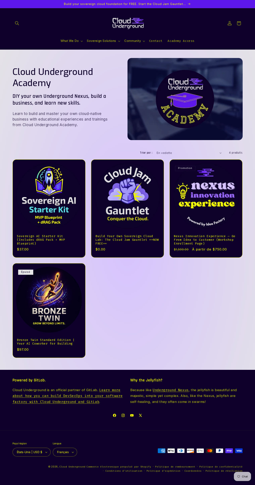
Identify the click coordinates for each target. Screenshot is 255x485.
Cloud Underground (72, 466)
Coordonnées (192, 470)
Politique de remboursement (175, 466)
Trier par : (146, 153)
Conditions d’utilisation (123, 470)
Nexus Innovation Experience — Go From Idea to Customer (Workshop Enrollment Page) (204, 240)
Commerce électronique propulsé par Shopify (118, 466)
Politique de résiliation (224, 470)
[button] (17, 23)
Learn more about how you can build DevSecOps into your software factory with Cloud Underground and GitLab (68, 396)
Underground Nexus (171, 390)
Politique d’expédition (163, 470)
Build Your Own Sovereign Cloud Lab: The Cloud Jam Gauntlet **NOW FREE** (127, 240)
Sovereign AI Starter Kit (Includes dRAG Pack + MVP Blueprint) (41, 240)
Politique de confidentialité (221, 466)
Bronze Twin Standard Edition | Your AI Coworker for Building (46, 341)
